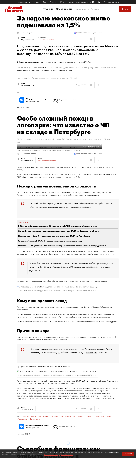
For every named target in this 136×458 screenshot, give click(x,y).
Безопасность (35, 419)
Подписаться (68, 2)
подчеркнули (91, 352)
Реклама (95, 9)
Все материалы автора (47, 40)
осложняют (59, 388)
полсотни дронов (68, 384)
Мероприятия (82, 9)
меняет (82, 393)
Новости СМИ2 (23, 107)
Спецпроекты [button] (64, 9)
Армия (109, 416)
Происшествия (65, 416)
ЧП (74, 416)
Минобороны (100, 416)
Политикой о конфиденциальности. (58, 455)
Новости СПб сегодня (50, 416)
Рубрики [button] (48, 9)
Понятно (128, 454)
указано (28, 314)
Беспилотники (23, 419)
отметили (76, 207)
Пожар (80, 416)
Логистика (89, 416)
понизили (76, 398)
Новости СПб (36, 416)
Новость (25, 416)
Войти (125, 9)
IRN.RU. (87, 62)
